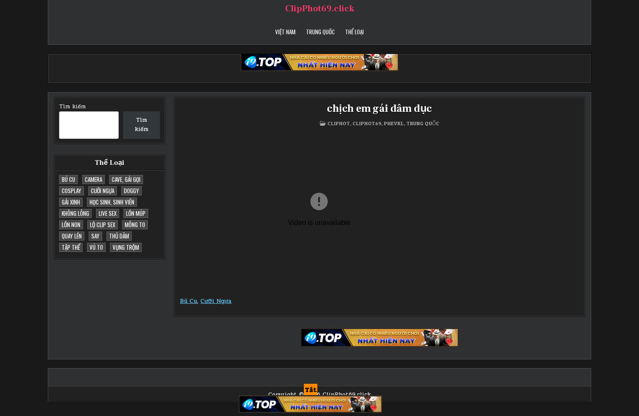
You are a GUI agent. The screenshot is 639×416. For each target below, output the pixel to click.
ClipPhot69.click (319, 8)
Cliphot (338, 123)
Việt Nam (285, 31)
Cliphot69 (367, 123)
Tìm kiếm (72, 106)
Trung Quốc (320, 31)
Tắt (310, 390)
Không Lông (75, 213)
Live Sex (107, 213)
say (95, 235)
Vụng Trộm (126, 247)
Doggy (131, 190)
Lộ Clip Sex (102, 224)
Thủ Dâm (119, 235)
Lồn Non (71, 224)
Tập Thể (71, 247)
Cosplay (71, 190)
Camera (93, 179)
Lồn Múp (136, 213)
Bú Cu (68, 179)
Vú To (96, 247)
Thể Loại (354, 31)
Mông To (135, 224)
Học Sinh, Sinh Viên (112, 202)
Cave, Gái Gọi (126, 179)
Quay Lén (72, 235)
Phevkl (394, 123)
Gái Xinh (71, 202)
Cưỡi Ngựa (102, 190)
